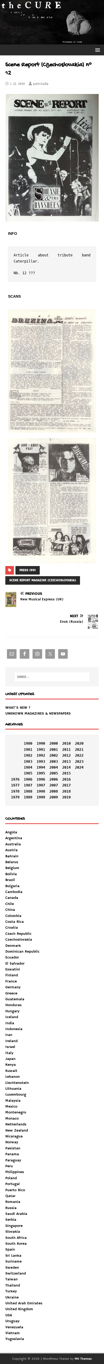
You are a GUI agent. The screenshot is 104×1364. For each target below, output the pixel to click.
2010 (66, 743)
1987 (28, 785)
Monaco (12, 1118)
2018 (66, 791)
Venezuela (14, 1327)
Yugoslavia (14, 1339)
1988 (28, 791)
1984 (28, 767)
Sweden (12, 1267)
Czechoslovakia (18, 939)
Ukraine (12, 1297)
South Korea (16, 1243)
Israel (10, 1046)
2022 (79, 755)
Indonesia (13, 1029)
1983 (28, 761)
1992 (41, 755)
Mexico (11, 1106)
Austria (11, 850)
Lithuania (13, 1088)
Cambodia (13, 892)
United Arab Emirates (23, 1303)
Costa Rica (14, 921)
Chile (9, 904)
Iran (8, 1035)
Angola (11, 832)
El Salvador (15, 963)
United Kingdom (19, 1309)
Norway (11, 1142)
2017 (66, 785)
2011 (66, 749)
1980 (28, 743)
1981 (28, 749)
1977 (15, 785)
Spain (10, 1249)
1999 (41, 797)
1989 (28, 797)
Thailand (12, 1285)
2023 (79, 761)
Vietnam (12, 1333)
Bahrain (11, 856)
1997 (41, 785)
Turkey (11, 1291)
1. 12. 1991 (17, 84)
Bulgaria (12, 886)
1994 (41, 767)
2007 (53, 785)
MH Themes (83, 1359)
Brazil (10, 880)
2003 (53, 761)
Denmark (13, 945)
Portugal (12, 1184)
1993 (41, 761)
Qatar (10, 1196)
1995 (41, 773)
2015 (66, 773)
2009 (53, 797)
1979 (15, 797)
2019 (66, 797)
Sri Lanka (13, 1255)
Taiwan (11, 1279)
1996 (41, 779)
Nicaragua (14, 1136)
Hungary (12, 1011)
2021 (79, 749)
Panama (12, 1154)
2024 (79, 767)
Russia (11, 1208)
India (9, 1023)
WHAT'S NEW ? (17, 707)
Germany (13, 987)
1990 (41, 743)
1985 (28, 773)
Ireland (11, 1041)
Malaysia (13, 1100)
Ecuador (12, 957)
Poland (11, 1178)
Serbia (10, 1219)
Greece (11, 993)
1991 (41, 749)
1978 (15, 791)
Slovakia (12, 1231)
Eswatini (12, 969)
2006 (53, 779)
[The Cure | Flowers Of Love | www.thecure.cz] (52, 41)
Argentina (13, 838)
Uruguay (12, 1321)
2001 (53, 749)
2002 (53, 755)
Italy (9, 1053)
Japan (10, 1058)
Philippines (14, 1172)
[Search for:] (52, 677)
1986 (28, 779)
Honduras (13, 1005)
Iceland (11, 1017)
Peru (9, 1166)
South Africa (16, 1237)
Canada (11, 897)
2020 (79, 743)
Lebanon (12, 1076)
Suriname (13, 1261)
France (11, 981)
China (10, 909)
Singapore (14, 1225)
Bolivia (11, 874)
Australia (13, 844)
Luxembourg (15, 1094)
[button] (97, 50)
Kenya (10, 1064)
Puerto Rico (15, 1190)
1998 (41, 791)
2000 (53, 743)
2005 (53, 773)
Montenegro (15, 1112)
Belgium (12, 868)
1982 (28, 755)
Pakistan (12, 1148)
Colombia (13, 916)
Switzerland (15, 1273)
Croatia (11, 927)
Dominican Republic (22, 951)
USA (8, 1315)
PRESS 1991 (27, 570)
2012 (66, 755)
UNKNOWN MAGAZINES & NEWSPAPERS (38, 713)
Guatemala (14, 999)
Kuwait (11, 1070)
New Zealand (16, 1130)
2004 (53, 767)
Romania (12, 1201)
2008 (53, 791)
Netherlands (15, 1124)
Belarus (11, 862)
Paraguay (13, 1160)
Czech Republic (18, 933)
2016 (66, 779)
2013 (66, 761)
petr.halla (41, 84)
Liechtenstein (17, 1082)
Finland (11, 975)
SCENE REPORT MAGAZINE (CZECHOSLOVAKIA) (42, 580)
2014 (66, 767)
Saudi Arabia (16, 1213)
